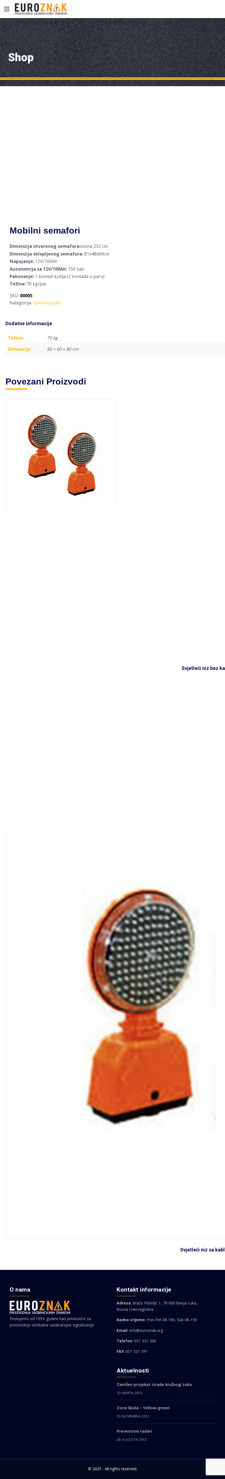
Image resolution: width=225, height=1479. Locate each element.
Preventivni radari (134, 1431)
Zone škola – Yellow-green (143, 1407)
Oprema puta (46, 303)
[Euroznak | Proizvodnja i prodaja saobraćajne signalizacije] (41, 9)
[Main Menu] (7, 9)
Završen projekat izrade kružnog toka (154, 1384)
